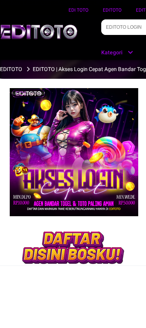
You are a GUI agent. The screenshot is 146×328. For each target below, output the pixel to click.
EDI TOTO (78, 10)
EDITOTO (112, 10)
